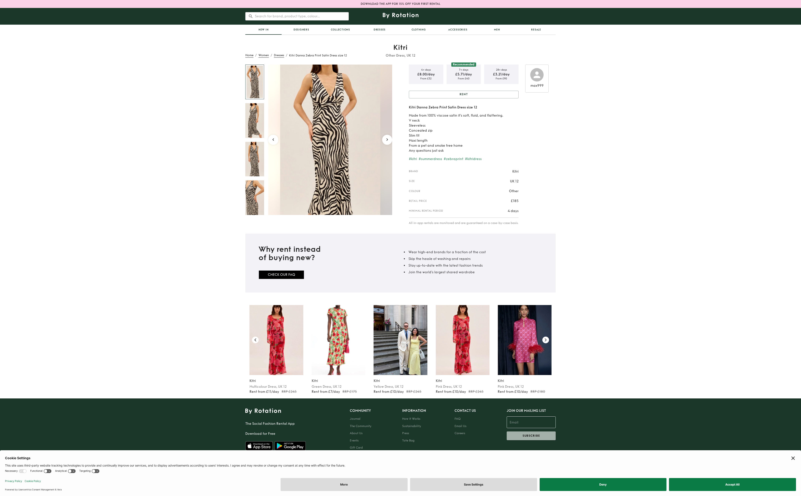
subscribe (531, 435)
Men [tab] (497, 29)
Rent (464, 94)
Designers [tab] (301, 29)
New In (263, 29)
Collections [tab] (340, 29)
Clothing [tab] (419, 29)
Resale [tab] (536, 29)
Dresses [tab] (379, 29)
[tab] (263, 30)
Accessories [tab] (457, 29)
